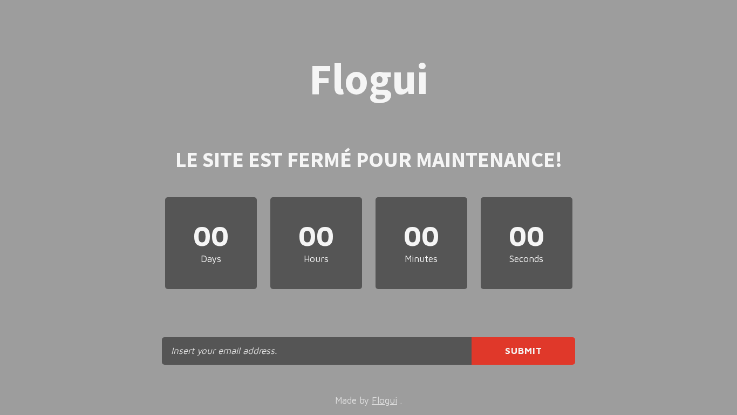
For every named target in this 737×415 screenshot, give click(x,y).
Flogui (384, 400)
